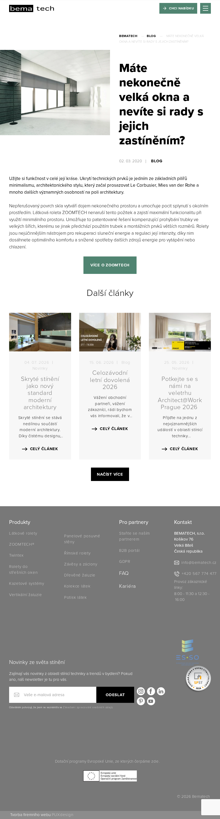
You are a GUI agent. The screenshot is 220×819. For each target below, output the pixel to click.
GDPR (124, 561)
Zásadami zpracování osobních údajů (88, 707)
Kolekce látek (78, 586)
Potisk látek (75, 597)
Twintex (16, 555)
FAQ (124, 573)
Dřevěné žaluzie (80, 575)
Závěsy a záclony (80, 564)
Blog (151, 36)
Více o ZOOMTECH (110, 265)
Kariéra (127, 586)
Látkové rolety (23, 533)
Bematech (128, 36)
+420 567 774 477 (199, 573)
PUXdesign (63, 814)
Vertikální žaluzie (25, 594)
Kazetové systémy (26, 583)
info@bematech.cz (199, 562)
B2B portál (129, 550)
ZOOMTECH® (21, 544)
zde (155, 761)
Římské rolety (77, 553)
